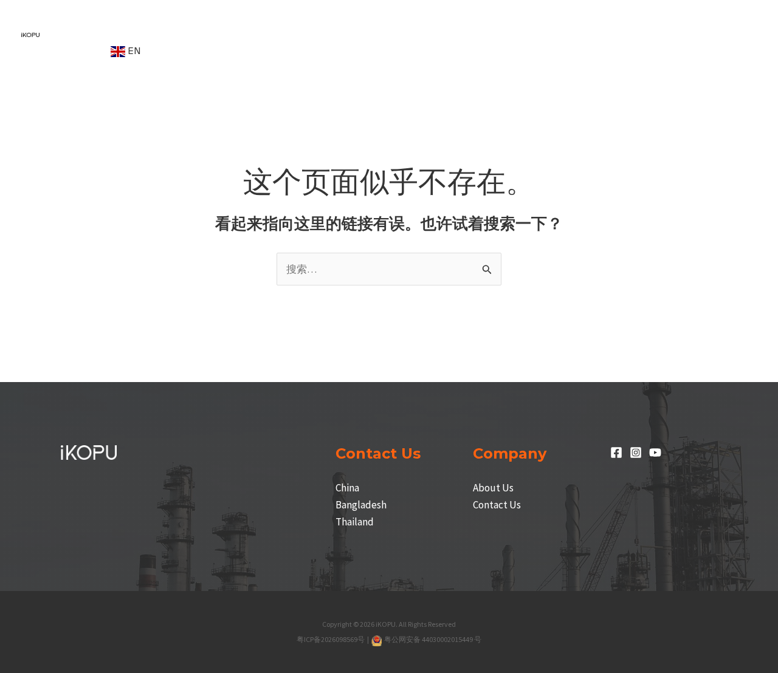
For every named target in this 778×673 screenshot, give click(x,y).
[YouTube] (655, 452)
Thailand (355, 521)
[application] (124, 17)
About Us (493, 487)
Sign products (180, 17)
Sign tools (670, 17)
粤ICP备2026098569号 (331, 639)
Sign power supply (378, 17)
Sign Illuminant (274, 17)
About (75, 51)
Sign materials (480, 17)
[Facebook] (616, 452)
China (347, 487)
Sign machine (90, 17)
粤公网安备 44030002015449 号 (432, 639)
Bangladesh (361, 504)
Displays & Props (579, 17)
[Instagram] (636, 452)
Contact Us (497, 504)
